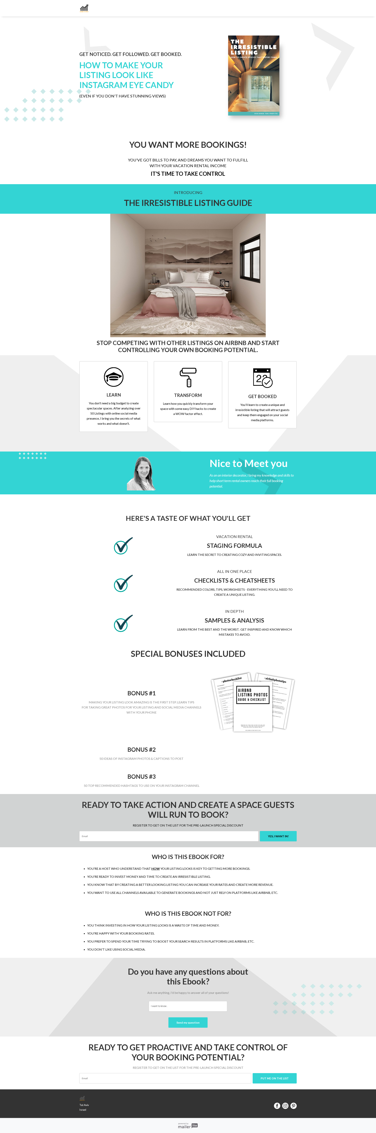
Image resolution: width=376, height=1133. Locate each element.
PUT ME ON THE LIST (275, 1078)
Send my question (188, 1022)
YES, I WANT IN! (278, 836)
